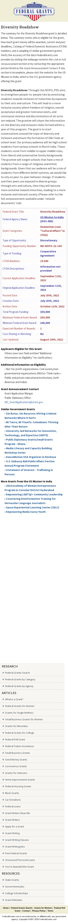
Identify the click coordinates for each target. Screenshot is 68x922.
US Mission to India (52, 217)
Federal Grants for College (19, 732)
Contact (26, 911)
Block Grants (12, 793)
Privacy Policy (38, 911)
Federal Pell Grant (15, 739)
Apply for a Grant (14, 826)
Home (6, 908)
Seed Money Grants (16, 759)
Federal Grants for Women (19, 706)
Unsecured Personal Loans (20, 860)
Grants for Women (43, 908)
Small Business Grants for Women (24, 719)
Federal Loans (13, 806)
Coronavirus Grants (16, 766)
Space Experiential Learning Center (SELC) (32, 507)
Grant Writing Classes (17, 839)
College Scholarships (16, 893)
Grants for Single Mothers (19, 712)
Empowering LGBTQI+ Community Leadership (34, 494)
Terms (50, 911)
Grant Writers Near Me (17, 813)
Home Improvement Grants (20, 779)
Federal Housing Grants (18, 786)
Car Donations (13, 799)
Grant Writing (12, 833)
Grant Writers (12, 819)
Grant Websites (13, 900)
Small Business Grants (17, 752)
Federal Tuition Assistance (19, 746)
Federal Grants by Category (20, 679)
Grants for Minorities (16, 726)
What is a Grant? (14, 699)
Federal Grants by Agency (19, 686)
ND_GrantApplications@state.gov (24, 402)
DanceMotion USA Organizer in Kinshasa (31, 457)
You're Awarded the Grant (19, 866)
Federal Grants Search (17, 672)
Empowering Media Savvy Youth (26, 511)
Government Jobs (14, 886)
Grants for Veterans (16, 773)
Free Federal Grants (16, 853)
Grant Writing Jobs (15, 846)
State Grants (12, 879)
